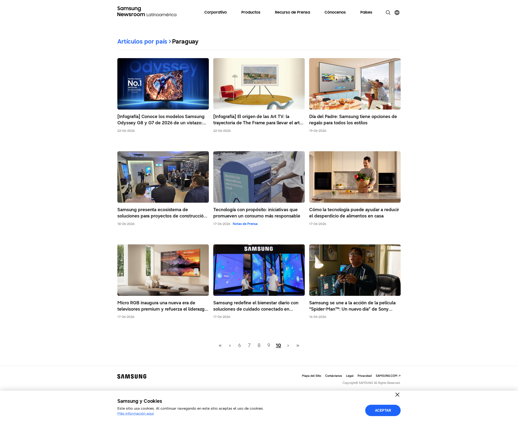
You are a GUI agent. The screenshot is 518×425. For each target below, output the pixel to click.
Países (366, 13)
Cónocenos (335, 13)
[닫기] (397, 394)
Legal (349, 376)
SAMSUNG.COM (386, 376)
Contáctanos (333, 376)
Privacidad (365, 376)
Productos (250, 13)
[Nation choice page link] (397, 12)
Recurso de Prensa (292, 13)
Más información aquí (135, 413)
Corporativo (215, 13)
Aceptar (383, 410)
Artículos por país (142, 41)
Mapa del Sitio (311, 376)
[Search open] (388, 12)
